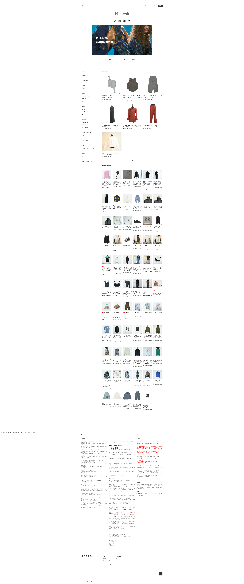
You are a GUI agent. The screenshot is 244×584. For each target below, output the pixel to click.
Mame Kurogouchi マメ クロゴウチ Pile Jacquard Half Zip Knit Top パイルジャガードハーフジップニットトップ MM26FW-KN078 (106, 383)
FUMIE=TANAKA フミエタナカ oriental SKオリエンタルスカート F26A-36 (106, 360)
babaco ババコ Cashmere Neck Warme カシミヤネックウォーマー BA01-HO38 (137, 337)
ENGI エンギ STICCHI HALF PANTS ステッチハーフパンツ (157, 247)
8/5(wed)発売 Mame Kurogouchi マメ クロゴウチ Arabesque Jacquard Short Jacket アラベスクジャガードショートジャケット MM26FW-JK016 (117, 269)
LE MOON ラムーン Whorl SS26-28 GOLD (117, 227)
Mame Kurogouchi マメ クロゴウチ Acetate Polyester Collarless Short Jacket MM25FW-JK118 (137, 183)
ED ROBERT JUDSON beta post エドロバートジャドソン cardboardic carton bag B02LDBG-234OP (157, 292)
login (143, 5)
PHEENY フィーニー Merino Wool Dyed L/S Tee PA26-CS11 (137, 313)
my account (118, 556)
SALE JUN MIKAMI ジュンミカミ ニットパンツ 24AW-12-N (152, 96)
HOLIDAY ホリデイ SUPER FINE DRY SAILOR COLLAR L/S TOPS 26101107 (147, 268)
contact (133, 59)
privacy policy (105, 567)
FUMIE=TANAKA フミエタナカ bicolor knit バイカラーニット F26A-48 (157, 381)
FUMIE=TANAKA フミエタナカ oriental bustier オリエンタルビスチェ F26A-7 (137, 382)
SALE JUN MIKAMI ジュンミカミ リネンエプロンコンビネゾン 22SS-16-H (111, 126)
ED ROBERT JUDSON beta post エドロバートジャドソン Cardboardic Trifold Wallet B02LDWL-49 (117, 315)
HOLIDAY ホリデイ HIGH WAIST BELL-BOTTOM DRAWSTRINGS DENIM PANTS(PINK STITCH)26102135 (137, 269)
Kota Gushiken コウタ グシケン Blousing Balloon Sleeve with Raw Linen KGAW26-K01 (127, 360)
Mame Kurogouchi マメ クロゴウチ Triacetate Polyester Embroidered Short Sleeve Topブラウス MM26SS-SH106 (147, 184)
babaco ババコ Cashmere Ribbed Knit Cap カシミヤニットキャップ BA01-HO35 (117, 183)
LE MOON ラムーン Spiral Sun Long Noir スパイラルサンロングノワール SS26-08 (106, 228)
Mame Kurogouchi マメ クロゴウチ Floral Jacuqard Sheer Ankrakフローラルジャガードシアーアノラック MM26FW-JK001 (106, 269)
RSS (103, 569)
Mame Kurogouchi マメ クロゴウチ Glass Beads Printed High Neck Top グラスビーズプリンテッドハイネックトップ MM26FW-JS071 (147, 361)
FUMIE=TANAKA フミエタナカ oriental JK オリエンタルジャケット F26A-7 (127, 382)
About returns (105, 562)
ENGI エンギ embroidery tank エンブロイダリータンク (117, 247)
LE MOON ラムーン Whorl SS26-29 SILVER (127, 227)
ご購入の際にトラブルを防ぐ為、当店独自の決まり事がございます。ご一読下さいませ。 (18, 432)
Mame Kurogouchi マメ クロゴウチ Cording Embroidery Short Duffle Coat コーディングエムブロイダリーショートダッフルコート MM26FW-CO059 (137, 361)
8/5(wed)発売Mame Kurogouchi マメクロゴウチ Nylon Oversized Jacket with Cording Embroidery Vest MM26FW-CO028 (127, 338)
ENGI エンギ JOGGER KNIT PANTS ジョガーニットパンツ (147, 247)
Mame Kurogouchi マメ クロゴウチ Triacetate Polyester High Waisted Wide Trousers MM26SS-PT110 (106, 207)
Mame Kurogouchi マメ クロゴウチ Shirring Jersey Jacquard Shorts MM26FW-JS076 (157, 360)
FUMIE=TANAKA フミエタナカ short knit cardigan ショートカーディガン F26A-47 (147, 382)
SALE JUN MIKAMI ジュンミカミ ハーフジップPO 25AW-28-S (111, 154)
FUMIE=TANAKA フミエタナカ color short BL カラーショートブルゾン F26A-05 (147, 337)
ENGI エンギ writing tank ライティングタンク (137, 246)
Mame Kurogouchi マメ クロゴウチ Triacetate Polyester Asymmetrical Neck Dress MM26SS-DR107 (157, 183)
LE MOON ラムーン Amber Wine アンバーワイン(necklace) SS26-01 (147, 206)
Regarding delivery (106, 560)
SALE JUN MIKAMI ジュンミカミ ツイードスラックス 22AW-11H (152, 126)
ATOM (106, 569)
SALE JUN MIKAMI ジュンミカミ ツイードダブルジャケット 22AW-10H (132, 126)
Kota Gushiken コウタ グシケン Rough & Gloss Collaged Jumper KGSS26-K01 (117, 207)
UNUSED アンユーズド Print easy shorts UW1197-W (147, 227)
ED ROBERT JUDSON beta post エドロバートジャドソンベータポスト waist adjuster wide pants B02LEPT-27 (137, 404)
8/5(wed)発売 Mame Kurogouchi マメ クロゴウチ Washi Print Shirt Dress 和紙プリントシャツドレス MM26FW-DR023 (127, 268)
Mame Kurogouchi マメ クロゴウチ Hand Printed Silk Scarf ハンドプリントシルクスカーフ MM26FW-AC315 (117, 383)
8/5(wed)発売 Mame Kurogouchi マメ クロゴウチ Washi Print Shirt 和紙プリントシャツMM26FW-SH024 (117, 337)
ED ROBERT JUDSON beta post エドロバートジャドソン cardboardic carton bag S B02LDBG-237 (106, 315)
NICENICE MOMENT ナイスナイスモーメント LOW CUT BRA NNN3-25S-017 (157, 268)
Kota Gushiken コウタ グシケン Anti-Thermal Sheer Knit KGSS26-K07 (117, 403)
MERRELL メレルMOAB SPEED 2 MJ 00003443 (137, 227)
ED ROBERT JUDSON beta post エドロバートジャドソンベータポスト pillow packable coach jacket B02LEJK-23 (127, 404)
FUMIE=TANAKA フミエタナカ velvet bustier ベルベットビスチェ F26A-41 (147, 292)
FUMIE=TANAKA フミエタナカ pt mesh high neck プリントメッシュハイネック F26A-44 (117, 360)
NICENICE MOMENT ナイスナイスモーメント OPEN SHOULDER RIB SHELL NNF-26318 (127, 292)
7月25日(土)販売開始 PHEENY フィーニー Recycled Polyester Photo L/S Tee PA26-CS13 (157, 314)
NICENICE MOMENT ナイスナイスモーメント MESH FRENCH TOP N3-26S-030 (106, 292)
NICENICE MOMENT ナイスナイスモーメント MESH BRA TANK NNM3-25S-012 (117, 292)
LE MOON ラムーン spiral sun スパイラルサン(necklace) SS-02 (127, 182)
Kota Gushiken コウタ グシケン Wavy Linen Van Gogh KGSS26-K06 (106, 403)
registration (149, 5)
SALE (125, 59)
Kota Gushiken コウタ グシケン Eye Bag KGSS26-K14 (127, 206)
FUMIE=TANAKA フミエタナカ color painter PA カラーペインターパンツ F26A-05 (157, 337)
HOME (110, 59)
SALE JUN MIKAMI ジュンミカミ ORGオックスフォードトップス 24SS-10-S (132, 97)
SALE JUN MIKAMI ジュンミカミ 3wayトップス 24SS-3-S (110, 96)
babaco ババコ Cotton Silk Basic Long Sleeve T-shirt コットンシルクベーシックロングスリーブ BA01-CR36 (106, 183)
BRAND (117, 59)
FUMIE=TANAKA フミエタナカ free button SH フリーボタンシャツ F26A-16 (137, 292)
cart (116, 562)
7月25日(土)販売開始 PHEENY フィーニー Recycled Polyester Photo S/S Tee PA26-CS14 (106, 337)
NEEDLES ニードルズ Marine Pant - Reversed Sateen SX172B (157, 228)
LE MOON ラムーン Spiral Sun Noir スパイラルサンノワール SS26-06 (157, 206)
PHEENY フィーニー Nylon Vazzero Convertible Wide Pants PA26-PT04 (127, 314)
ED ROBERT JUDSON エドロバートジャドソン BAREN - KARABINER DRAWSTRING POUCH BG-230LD (147, 405)
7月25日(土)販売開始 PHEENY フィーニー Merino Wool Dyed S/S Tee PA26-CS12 (147, 314)
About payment (105, 558)
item (161, 5)
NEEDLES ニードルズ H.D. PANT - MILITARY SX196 (106, 247)
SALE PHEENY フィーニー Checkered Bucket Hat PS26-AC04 (127, 247)
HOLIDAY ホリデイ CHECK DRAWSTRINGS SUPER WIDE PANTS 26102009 (137, 207)
